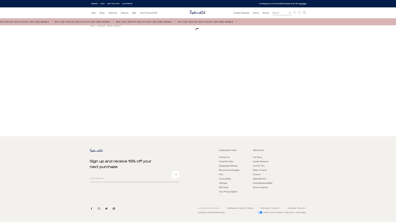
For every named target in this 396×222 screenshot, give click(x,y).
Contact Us (224, 157)
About (256, 12)
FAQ (221, 174)
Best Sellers (113, 3)
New (94, 12)
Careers (256, 174)
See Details (302, 3)
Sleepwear (127, 3)
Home (92, 26)
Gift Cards (223, 187)
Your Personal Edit (148, 12)
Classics (124, 12)
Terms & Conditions (240, 208)
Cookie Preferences (211, 212)
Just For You (259, 165)
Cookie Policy (297, 208)
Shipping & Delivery (228, 165)
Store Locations (260, 187)
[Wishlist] (299, 12)
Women (94, 3)
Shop (102, 12)
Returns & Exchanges (229, 170)
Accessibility (225, 178)
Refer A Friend (260, 170)
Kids (103, 3)
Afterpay (223, 183)
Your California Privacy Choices (284, 212)
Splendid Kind (259, 178)
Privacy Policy (270, 208)
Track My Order (226, 161)
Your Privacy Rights (228, 191)
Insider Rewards (241, 12)
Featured (112, 12)
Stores (266, 12)
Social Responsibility (262, 183)
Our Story (257, 157)
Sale (134, 12)
